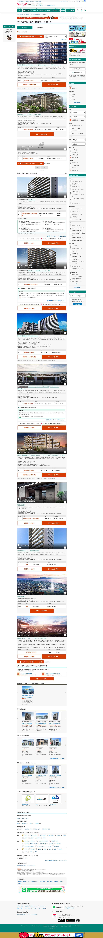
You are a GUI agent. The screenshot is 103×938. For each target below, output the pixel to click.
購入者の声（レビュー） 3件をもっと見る (55, 300)
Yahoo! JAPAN (63, 1)
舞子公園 (24, 823)
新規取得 (41, 4)
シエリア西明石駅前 (25, 591)
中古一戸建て (48, 10)
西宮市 (26, 835)
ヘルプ (68, 1)
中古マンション (34, 10)
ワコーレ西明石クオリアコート (28, 545)
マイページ (78, 76)
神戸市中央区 (34, 835)
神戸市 (26, 858)
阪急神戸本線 (55, 841)
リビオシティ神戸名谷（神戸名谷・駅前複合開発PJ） (33, 330)
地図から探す (37, 829)
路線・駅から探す (29, 829)
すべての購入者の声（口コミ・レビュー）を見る (56, 860)
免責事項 (61, 926)
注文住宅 (55, 10)
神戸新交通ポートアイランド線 (44, 846)
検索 (84, 1)
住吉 (50, 849)
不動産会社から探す (21, 865)
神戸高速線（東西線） (29, 846)
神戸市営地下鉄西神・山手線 (31, 843)
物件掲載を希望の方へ (53, 926)
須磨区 (18, 818)
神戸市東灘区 (43, 835)
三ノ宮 (26, 849)
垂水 (31, 823)
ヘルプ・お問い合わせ (77, 926)
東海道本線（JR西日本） (30, 841)
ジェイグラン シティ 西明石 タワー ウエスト (31, 381)
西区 (23, 818)
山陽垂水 (37, 823)
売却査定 (63, 10)
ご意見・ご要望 (67, 926)
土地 (59, 10)
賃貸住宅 (19, 10)
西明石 (39, 849)
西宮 (36, 852)
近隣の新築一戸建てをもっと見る (57, 758)
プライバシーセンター (36, 926)
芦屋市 (64, 835)
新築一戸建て (41, 10)
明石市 (27, 818)
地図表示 (41, 28)
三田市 (44, 838)
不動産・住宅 (20, 906)
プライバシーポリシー (25, 926)
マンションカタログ (21, 914)
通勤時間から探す (46, 829)
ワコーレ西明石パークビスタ (27, 499)
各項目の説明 (77, 287)
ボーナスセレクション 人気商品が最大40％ (46, 5)
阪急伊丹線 (56, 846)
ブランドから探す (31, 865)
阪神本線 (51, 843)
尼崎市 (32, 838)
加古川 (60, 849)
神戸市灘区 (51, 835)
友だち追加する (59, 907)
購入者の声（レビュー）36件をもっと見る (56, 236)
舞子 (18, 823)
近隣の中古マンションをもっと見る (56, 787)
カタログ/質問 (70, 10)
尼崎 (45, 849)
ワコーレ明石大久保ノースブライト (29, 633)
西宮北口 (33, 849)
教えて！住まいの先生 (32, 914)
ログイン (33, 5)
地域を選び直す (77, 102)
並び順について (64, 39)
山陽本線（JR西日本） (44, 841)
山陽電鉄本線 (43, 843)
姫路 (55, 849)
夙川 (31, 852)
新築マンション (26, 10)
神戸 (25, 852)
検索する (78, 304)
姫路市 (26, 838)
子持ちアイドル (80, 1)
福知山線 (58, 843)
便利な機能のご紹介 (69, 908)
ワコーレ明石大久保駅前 (26, 265)
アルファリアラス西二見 (26, 449)
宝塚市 (38, 838)
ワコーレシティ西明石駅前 (26, 194)
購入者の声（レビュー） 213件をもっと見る (55, 419)
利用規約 (45, 926)
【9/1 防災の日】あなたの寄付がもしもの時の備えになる (29, 1)
